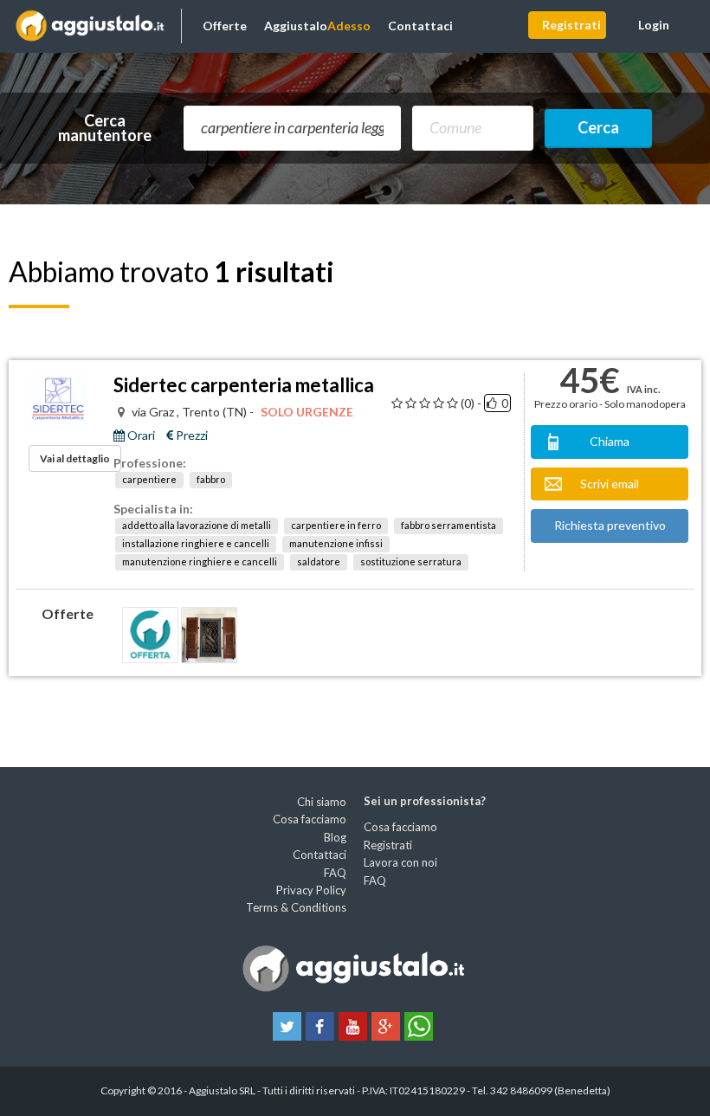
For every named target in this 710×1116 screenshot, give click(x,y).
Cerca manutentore (105, 128)
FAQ (335, 873)
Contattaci (420, 25)
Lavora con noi (400, 862)
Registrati (571, 24)
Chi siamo (321, 802)
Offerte (225, 25)
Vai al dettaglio (75, 458)
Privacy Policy (311, 890)
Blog (335, 837)
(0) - (471, 403)
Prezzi (190, 435)
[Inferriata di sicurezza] (209, 635)
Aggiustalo (317, 25)
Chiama (609, 441)
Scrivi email (609, 483)
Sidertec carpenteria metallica (243, 385)
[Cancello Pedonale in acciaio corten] (150, 635)
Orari (140, 435)
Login (653, 24)
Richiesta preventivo (610, 525)
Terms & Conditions (296, 907)
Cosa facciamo (309, 819)
